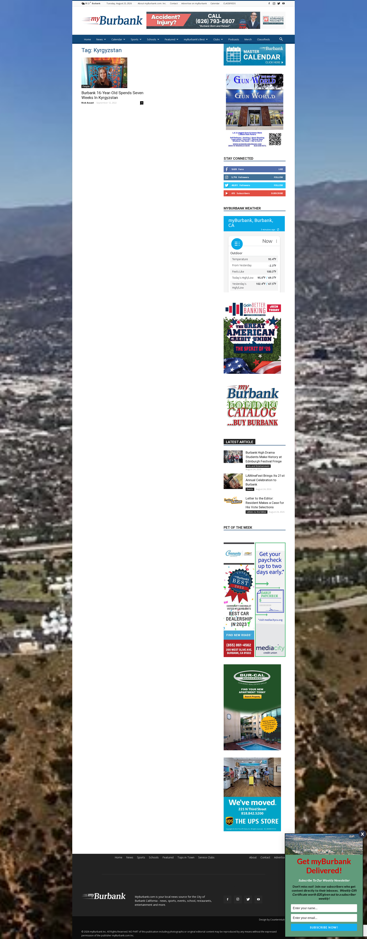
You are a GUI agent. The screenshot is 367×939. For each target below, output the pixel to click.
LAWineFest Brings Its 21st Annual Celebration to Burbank (265, 490)
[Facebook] (269, 3)
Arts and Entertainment (258, 476)
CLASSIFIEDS (229, 3)
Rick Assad (87, 102)
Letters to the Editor (256, 521)
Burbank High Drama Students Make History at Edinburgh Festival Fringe (264, 467)
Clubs (216, 39)
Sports (134, 39)
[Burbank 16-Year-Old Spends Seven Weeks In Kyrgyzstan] (112, 72)
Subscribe (277, 204)
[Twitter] (279, 3)
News (99, 39)
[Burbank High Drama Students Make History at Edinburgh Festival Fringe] (233, 466)
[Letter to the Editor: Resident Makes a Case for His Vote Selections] (233, 510)
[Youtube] (283, 3)
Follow (278, 188)
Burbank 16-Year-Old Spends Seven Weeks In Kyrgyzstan (112, 95)
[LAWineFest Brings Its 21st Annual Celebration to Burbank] (233, 491)
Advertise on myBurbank (194, 3)
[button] (281, 39)
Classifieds (263, 39)
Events (250, 499)
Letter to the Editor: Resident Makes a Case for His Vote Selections (265, 512)
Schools (151, 39)
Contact (174, 3)
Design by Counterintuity (272, 897)
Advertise (280, 835)
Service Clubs (206, 835)
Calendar (215, 3)
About (253, 835)
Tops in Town (185, 835)
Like (280, 180)
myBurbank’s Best (194, 39)
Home (87, 39)
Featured (170, 39)
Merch (248, 39)
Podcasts (233, 39)
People (86, 86)
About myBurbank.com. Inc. (152, 3)
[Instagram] (274, 3)
